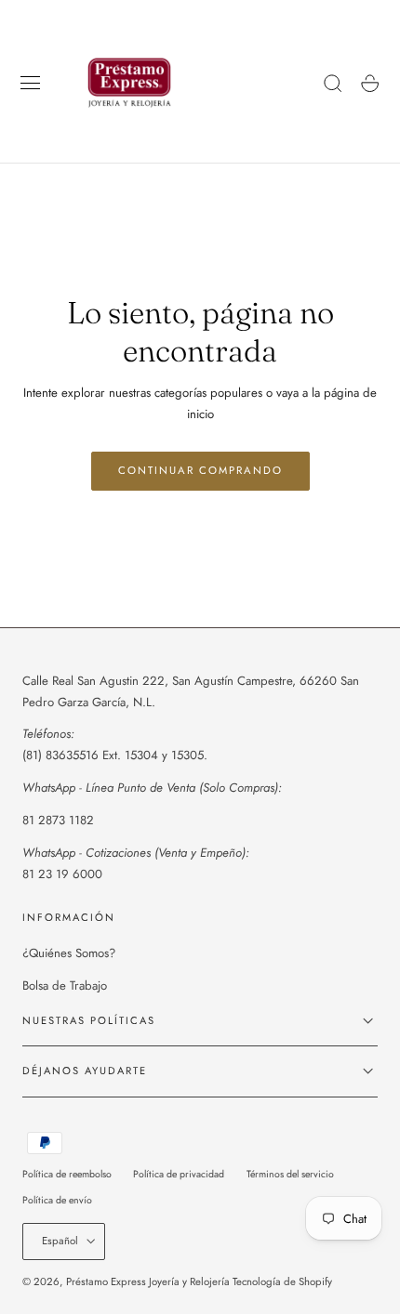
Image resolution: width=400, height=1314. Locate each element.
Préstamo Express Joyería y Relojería (148, 1281)
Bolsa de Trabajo (64, 985)
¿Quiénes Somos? (68, 953)
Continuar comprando (200, 470)
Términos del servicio (290, 1174)
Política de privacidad (178, 1174)
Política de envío (57, 1200)
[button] (30, 83)
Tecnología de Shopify (282, 1281)
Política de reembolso (67, 1174)
